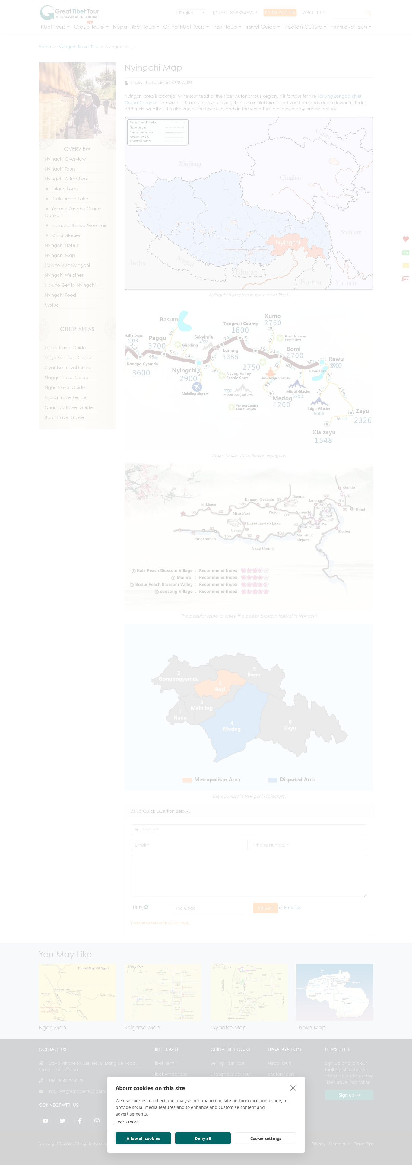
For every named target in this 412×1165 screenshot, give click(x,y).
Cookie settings (265, 1138)
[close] (293, 1088)
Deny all (203, 1138)
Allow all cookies (143, 1138)
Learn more (127, 1122)
